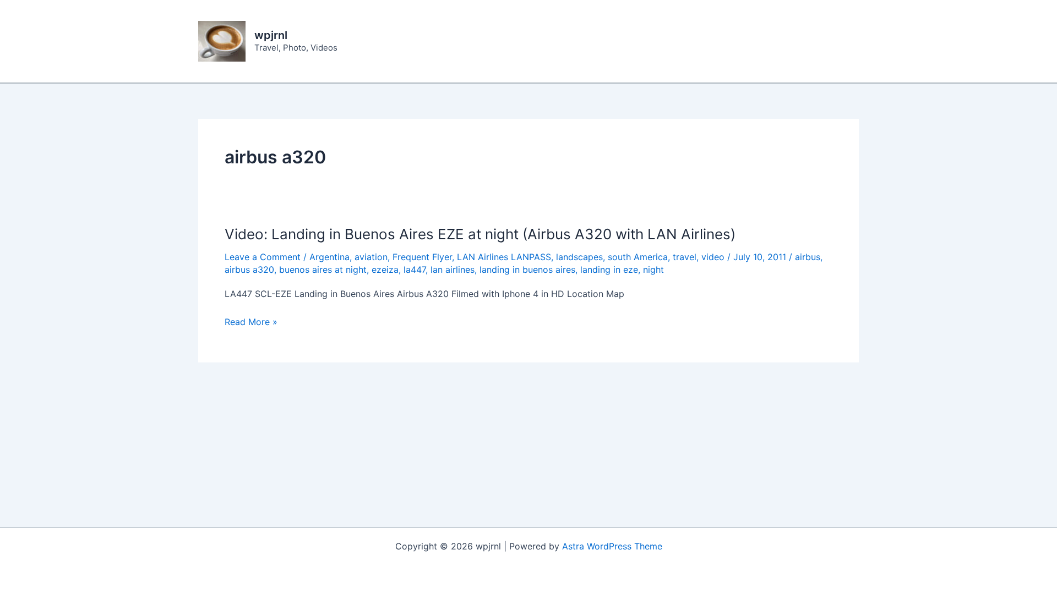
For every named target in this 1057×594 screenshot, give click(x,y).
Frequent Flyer (422, 256)
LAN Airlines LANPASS (504, 256)
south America (638, 256)
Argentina (329, 256)
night (653, 269)
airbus (807, 256)
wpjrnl (270, 35)
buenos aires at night (323, 269)
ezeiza (385, 269)
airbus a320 (249, 269)
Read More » (251, 322)
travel (684, 256)
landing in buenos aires (527, 269)
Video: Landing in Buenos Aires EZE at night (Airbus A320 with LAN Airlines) (480, 234)
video (712, 256)
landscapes (579, 256)
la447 (415, 269)
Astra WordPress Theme (612, 546)
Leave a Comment (263, 256)
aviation (371, 256)
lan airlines (453, 269)
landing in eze (609, 269)
